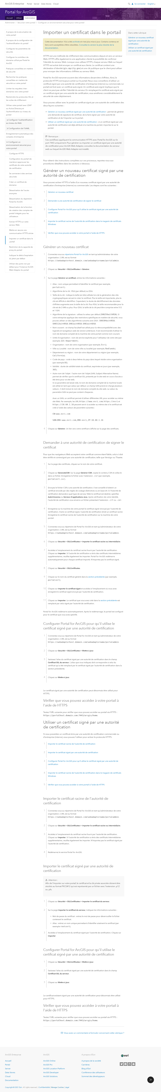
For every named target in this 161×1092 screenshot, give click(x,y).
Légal (67, 1087)
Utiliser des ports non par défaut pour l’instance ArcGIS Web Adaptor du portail (21, 267)
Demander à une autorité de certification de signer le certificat (74, 201)
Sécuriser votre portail (26, 23)
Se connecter (140, 4)
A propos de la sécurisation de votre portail (18, 33)
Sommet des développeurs (93, 1076)
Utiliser (19, 18)
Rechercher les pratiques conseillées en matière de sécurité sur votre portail (16, 80)
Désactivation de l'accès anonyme (19, 192)
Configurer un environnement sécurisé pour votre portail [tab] (18, 145)
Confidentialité (44, 1087)
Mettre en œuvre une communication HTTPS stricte (21, 231)
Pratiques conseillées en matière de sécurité (19, 70)
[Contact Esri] (133, 1064)
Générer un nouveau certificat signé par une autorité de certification (77, 112)
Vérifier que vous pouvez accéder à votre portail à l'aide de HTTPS (76, 233)
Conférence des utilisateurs (93, 1072)
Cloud (55, 4)
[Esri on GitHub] (129, 1064)
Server (36, 4)
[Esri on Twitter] (121, 1064)
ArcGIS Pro (47, 1065)
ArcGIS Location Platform (54, 1068)
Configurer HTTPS (16, 154)
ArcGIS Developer (51, 1072)
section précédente (96, 577)
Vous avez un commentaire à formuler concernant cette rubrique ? (94, 1033)
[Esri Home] (125, 1055)
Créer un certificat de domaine (18, 183)
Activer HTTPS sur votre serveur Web (18, 223)
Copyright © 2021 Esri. (13, 1087)
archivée (76, 42)
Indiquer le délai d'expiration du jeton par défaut (21, 256)
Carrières (86, 1065)
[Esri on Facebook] (125, 1064)
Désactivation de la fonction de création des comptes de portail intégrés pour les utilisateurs (21, 212)
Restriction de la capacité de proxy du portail (21, 248)
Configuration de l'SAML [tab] (18, 128)
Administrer (30, 18)
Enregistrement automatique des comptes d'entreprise (19, 135)
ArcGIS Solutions (50, 1076)
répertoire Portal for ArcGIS (76, 254)
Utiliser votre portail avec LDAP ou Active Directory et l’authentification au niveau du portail (19, 110)
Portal (29, 4)
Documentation (11, 1080)
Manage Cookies (57, 1087)
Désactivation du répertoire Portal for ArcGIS (20, 200)
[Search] (129, 3)
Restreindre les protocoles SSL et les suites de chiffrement (19, 98)
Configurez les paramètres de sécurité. (18, 50)
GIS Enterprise (14, 3)
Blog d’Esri (86, 1068)
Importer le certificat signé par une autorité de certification (73, 752)
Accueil (9, 18)
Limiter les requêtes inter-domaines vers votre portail (17, 90)
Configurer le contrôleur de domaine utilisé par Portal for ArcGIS (18, 60)
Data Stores (46, 4)
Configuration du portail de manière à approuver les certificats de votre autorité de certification (20, 163)
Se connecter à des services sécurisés (20, 175)
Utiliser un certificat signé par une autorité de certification (72, 122)
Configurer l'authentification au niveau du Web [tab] (19, 121)
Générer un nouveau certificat (60, 192)
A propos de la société (91, 1061)
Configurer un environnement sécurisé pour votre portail (61, 23)
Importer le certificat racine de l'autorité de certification (71, 744)
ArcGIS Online (49, 1061)
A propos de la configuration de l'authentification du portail (19, 41)
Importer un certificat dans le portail (21, 240)
